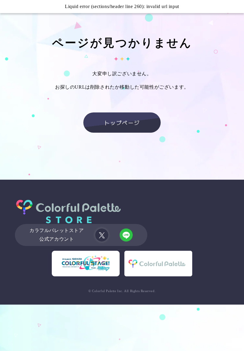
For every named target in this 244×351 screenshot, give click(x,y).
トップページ (122, 122)
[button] (6, 6)
